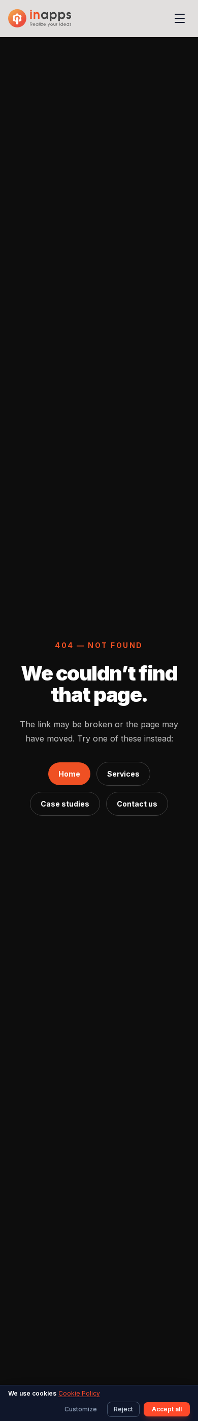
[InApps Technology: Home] (39, 18)
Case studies (65, 803)
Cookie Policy (79, 1393)
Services (123, 773)
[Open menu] (180, 18)
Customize (80, 1409)
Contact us (137, 803)
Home (69, 773)
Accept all (167, 1409)
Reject (123, 1409)
